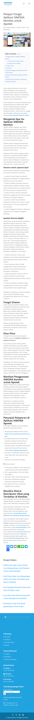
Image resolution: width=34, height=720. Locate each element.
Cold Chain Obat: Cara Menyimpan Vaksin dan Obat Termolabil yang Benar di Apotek (16, 579)
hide (19, 54)
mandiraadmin (11, 27)
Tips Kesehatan (9, 642)
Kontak (7, 645)
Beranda (7, 637)
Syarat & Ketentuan (11, 659)
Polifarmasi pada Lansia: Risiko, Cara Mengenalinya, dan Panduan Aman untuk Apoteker (16, 568)
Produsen (8, 639)
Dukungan (8, 657)
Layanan (7, 654)
